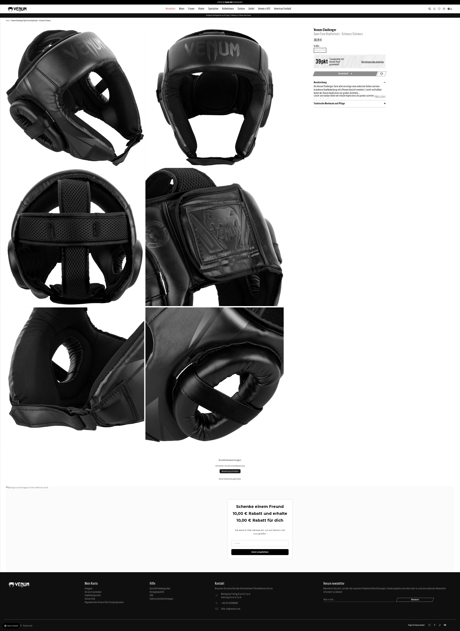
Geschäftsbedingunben (160, 588)
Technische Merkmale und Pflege (329, 103)
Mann (181, 8)
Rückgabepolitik (157, 592)
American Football (282, 8)
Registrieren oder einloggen (372, 62)
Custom (241, 8)
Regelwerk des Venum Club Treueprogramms (104, 602)
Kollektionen (228, 8)
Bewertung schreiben (230, 471)
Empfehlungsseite (93, 595)
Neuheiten (170, 8)
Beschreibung (320, 82)
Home (8, 21)
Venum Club (90, 599)
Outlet (251, 8)
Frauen (191, 8)
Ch (451, 9)
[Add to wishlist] (382, 73)
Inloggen (88, 588)
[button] (429, 8)
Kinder (201, 8)
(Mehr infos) (380, 96)
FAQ (151, 595)
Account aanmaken (93, 592)
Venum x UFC (264, 8)
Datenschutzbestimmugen (161, 599)
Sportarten (213, 8)
